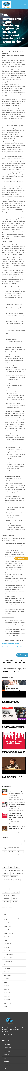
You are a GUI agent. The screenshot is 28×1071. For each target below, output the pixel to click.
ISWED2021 (6, 947)
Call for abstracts (15, 844)
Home (5, 861)
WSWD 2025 (7, 996)
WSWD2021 (6, 901)
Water (5, 982)
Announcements (8, 911)
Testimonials (7, 1065)
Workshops (6, 989)
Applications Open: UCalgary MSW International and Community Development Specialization (12, 701)
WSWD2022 (14, 901)
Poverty (6, 876)
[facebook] (4, 1034)
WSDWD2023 (16, 898)
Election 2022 (15, 854)
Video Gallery (7, 1054)
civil (5, 851)
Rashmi (12, 823)
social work (16, 886)
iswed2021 (6, 873)
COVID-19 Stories (8, 930)
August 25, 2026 (15, 808)
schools (6, 882)
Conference (12, 851)
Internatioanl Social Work (16, 870)
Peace (5, 964)
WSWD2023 (7, 999)
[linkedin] (8, 1034)
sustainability (14, 889)
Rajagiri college (8, 879)
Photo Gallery (7, 1051)
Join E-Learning (7, 1047)
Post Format (7, 968)
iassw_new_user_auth (16, 799)
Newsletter (20, 873)
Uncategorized (7, 978)
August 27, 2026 (15, 797)
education (6, 854)
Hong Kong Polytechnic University (13, 864)
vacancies (6, 895)
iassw (11, 867)
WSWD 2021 (7, 992)
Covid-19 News (7, 926)
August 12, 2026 (15, 821)
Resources (6, 971)
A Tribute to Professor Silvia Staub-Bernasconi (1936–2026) (12, 777)
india (5, 870)
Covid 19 (20, 851)
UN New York (15, 892)
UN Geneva (6, 892)
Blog (5, 914)
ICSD (17, 867)
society (6, 889)
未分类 (5, 1006)
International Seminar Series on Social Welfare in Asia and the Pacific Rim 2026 (14, 727)
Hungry (5, 867)
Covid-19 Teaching (8, 933)
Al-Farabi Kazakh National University (13, 841)
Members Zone (7, 950)
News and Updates (8, 954)
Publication (14, 876)
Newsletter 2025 (8, 957)
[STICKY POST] (14, 741)
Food (5, 857)
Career (6, 1058)
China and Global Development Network (12, 848)
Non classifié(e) (8, 961)
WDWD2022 (7, 985)
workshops (7, 898)
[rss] (12, 1034)
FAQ (5, 1068)
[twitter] (16, 1034)
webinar (14, 895)
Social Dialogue (15, 882)
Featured (6, 937)
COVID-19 (6, 923)
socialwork (7, 886)
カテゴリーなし (7, 1003)
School (17, 879)
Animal (5, 844)
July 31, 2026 (14, 832)
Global (17, 857)
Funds (10, 857)
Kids (13, 873)
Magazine (6, 1061)
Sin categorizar (7, 975)
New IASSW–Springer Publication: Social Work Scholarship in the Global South (13, 751)
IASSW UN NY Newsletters (10, 944)
